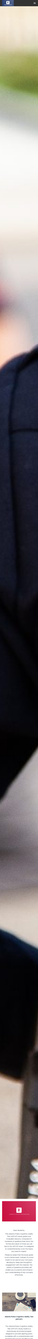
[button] (34, 3)
